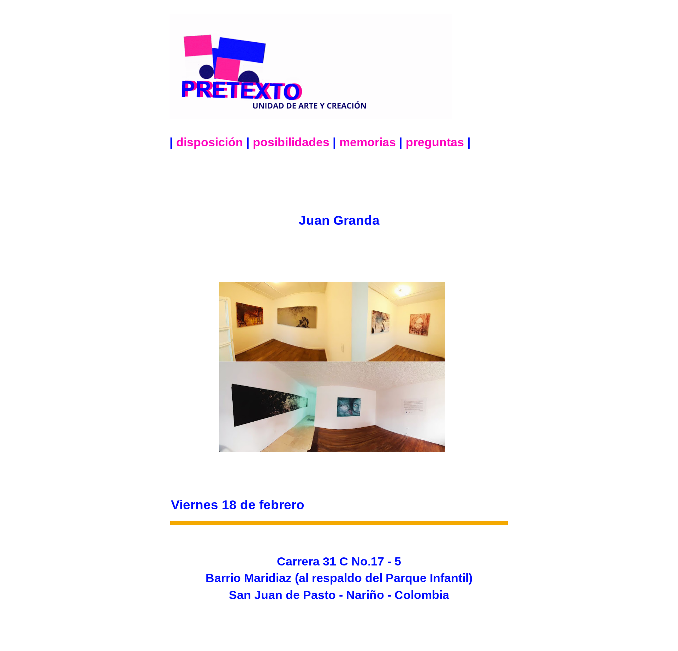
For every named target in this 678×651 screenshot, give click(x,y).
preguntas (435, 142)
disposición (209, 142)
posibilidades (291, 142)
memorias (367, 142)
